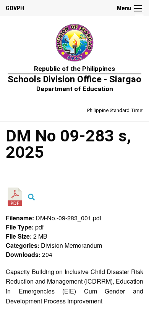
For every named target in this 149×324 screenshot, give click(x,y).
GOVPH (15, 8)
